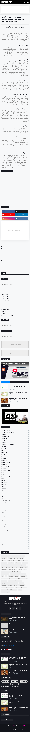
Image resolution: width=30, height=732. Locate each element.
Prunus (15, 480)
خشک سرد (15, 524)
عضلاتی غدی (15, 532)
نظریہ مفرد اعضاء (15, 548)
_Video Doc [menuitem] (4, 313)
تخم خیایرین (15, 510)
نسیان (15, 546)
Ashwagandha (15, 442)
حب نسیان (15, 518)
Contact (16, 728)
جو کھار (15, 514)
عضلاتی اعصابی (15, 530)
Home (6, 728)
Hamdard (15, 458)
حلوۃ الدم (15, 522)
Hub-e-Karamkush (15, 462)
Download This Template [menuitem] (7, 315)
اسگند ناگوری (15, 494)
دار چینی (15, 528)
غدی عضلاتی (15, 534)
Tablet (15, 486)
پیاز (15, 506)
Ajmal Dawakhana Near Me (15, 432)
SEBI (24, 725)
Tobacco (15, 488)
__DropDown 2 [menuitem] (5, 298)
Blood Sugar (15, 448)
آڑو (15, 490)
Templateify (13, 725)
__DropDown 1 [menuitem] (4, 296)
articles (15, 440)
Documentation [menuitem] (5, 309)
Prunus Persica (15, 482)
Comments (24, 382)
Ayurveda (15, 446)
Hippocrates (15, 460)
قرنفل (15, 538)
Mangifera (15, 468)
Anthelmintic (15, 438)
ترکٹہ (15, 512)
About (10, 728)
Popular (15, 382)
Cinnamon (15, 450)
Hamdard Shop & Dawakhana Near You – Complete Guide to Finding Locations (18, 386)
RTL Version (22, 728)
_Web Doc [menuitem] (4, 311)
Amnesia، (15, 434)
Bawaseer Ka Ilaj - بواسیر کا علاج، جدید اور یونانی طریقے (18, 393)
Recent (6, 382)
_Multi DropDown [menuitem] (5, 294)
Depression (15, 452)
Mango (15, 472)
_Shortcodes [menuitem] (4, 303)
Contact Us (16, 729)
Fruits (15, 456)
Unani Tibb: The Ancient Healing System (17, 618)
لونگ (15, 542)
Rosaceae (15, 484)
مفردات (15, 544)
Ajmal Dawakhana (15, 430)
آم (15, 492)
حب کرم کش (15, 516)
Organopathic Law (15, 476)
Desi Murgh (15, 454)
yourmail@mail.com (9, 645)
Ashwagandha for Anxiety (15, 444)
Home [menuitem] (2, 290)
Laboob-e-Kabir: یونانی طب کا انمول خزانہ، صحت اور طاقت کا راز (18, 399)
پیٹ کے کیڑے (15, 508)
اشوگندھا (15, 496)
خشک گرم (15, 526)
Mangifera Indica (15, 470)
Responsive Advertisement (15, 9)
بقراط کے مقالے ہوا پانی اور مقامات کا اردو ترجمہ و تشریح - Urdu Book (18, 630)
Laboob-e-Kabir (15, 466)
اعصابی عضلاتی (15, 498)
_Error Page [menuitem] (4, 307)
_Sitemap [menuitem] (3, 305)
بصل (15, 504)
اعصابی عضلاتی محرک (15, 502)
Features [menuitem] (3, 292)
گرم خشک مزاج (15, 540)
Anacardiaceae (15, 436)
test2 (10, 623)
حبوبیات (15, 520)
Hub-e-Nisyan (15, 464)
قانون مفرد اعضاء (15, 536)
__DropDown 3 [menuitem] (5, 300)
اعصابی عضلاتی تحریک (15, 500)
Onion (15, 474)
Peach (15, 478)
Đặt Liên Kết (6, 681)
